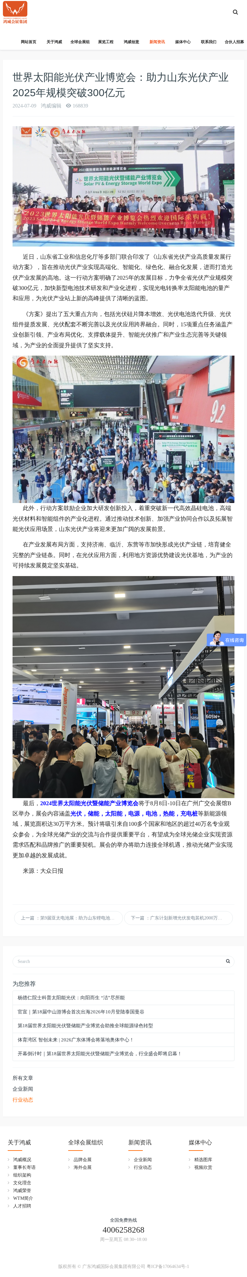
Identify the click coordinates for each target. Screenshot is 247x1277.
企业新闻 (23, 1089)
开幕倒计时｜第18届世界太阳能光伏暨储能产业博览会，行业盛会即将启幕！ (100, 1053)
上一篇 (72, 918)
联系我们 (208, 42)
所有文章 (23, 1078)
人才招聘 (22, 1206)
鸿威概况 (22, 1159)
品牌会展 (83, 1159)
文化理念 (22, 1182)
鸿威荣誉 (22, 1190)
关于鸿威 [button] (54, 42)
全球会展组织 (85, 1142)
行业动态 (23, 1100)
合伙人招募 (234, 42)
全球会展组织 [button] (80, 45)
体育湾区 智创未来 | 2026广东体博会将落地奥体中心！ (76, 1039)
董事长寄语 (24, 1167)
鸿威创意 (131, 42)
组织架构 (22, 1175)
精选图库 (203, 1159)
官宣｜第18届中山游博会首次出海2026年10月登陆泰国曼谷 (81, 1011)
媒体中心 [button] (183, 42)
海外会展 (83, 1167)
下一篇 (182, 918)
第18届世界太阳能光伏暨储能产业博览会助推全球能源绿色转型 (85, 1025)
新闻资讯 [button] (157, 42)
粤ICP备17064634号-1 (168, 1266)
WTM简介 (23, 1198)
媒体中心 (200, 1142)
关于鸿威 (19, 1142)
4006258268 (123, 1230)
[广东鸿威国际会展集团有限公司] (15, 9)
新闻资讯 (139, 1142)
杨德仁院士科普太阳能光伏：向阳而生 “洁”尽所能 (71, 997)
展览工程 (106, 42)
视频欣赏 (203, 1167)
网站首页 (28, 42)
